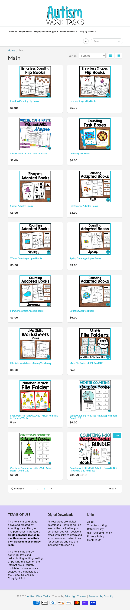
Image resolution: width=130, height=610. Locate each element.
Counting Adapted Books (82, 310)
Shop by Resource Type (45, 31)
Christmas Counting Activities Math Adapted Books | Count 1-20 (32, 469)
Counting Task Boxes (80, 153)
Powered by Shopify (101, 596)
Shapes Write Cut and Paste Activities (28, 153)
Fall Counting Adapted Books (84, 206)
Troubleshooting (97, 525)
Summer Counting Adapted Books (26, 310)
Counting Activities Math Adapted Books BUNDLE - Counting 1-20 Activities (94, 469)
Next (111, 488)
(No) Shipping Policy (99, 532)
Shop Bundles (25, 31)
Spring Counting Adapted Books (85, 258)
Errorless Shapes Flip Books (83, 101)
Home (11, 50)
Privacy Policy (95, 536)
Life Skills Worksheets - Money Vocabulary (30, 363)
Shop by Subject (67, 31)
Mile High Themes (75, 596)
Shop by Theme (87, 31)
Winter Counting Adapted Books (26, 258)
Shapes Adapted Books (21, 206)
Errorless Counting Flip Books (24, 101)
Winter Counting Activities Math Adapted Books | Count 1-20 (94, 417)
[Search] (119, 41)
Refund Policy (95, 529)
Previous (19, 488)
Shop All (13, 31)
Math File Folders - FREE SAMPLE (86, 363)
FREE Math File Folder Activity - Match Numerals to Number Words (34, 417)
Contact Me (94, 540)
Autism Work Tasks (38, 596)
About (90, 521)
